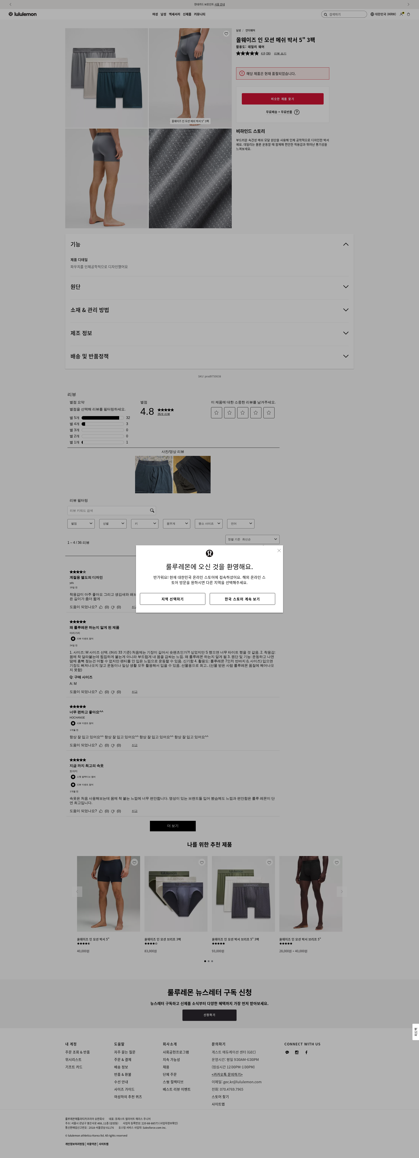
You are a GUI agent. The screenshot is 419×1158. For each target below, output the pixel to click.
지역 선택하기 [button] (172, 599)
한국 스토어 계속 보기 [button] (242, 599)
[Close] (280, 549)
